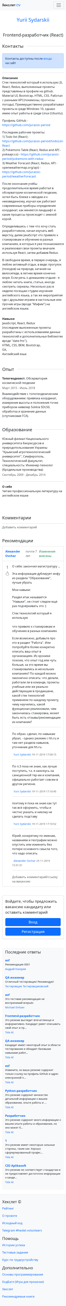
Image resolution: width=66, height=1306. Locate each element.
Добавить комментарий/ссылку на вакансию (35, 879)
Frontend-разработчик (22, 1016)
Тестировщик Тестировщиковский (26, 986)
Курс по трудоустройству (20, 1260)
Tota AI (9, 1032)
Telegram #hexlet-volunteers (22, 1230)
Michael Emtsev (14, 1007)
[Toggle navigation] (59, 5)
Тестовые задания (15, 1252)
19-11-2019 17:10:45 (44, 791)
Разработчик (15, 1116)
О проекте (9, 1216)
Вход (33, 922)
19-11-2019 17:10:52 (44, 824)
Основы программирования (22, 1274)
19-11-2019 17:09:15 (44, 754)
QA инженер (14, 978)
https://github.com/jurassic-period (26, 125)
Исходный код (12, 1223)
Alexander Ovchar (25, 860)
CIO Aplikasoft (15, 1166)
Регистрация (33, 931)
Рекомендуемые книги (18, 1296)
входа (47, 59)
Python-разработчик (21, 1091)
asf (7, 960)
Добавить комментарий (19, 527)
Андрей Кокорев (15, 969)
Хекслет (7, 1289)
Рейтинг (8, 1208)
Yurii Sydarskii (33, 19)
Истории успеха (13, 1245)
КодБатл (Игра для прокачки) (23, 1282)
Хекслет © (11, 1201)
